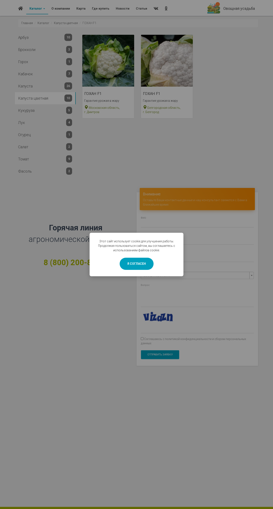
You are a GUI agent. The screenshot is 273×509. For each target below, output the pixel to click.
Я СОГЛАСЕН (136, 263)
